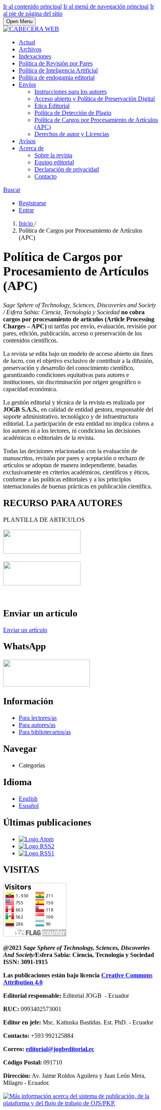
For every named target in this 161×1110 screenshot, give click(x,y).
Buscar (11, 189)
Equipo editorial (54, 162)
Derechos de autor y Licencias (71, 134)
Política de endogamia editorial (57, 77)
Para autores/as (37, 725)
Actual (27, 42)
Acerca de (31, 148)
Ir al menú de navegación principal (105, 6)
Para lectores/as (38, 717)
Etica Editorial (52, 105)
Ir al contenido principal (32, 6)
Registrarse (32, 203)
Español (29, 805)
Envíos (27, 84)
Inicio (26, 223)
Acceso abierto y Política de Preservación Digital (94, 98)
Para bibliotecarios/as (45, 732)
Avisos (27, 141)
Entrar (26, 210)
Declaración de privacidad (66, 169)
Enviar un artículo (25, 630)
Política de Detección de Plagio (72, 112)
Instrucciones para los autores (70, 91)
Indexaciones (35, 56)
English (28, 798)
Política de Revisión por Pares (56, 63)
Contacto (45, 176)
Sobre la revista (53, 155)
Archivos (30, 49)
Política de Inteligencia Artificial (58, 70)
